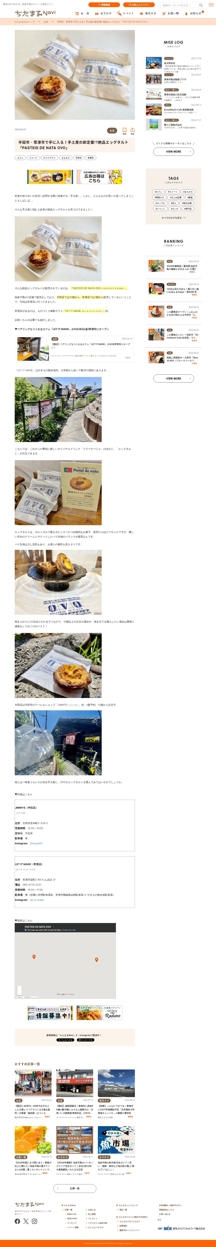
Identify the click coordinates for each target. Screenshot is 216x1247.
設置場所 (123, 1226)
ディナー (65, 1117)
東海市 (88, 1117)
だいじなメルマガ (95, 1227)
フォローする (87, 1040)
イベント (161, 209)
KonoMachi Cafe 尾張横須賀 (179, 109)
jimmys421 (36, 843)
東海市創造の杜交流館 (175, 94)
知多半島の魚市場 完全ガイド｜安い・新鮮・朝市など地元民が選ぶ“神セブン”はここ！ (116, 1166)
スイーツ (173, 191)
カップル (161, 203)
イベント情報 (73, 1227)
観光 (80, 1174)
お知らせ (92, 1209)
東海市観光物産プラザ (175, 79)
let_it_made (37, 899)
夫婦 (82, 1117)
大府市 (86, 1173)
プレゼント (93, 1218)
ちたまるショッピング (38, 1174)
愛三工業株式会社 (173, 124)
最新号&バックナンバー (130, 1230)
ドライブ (74, 1174)
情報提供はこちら (166, 1209)
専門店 (21, 1117)
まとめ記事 (176, 197)
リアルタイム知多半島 (97, 1223)
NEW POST (72, 1218)
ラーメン (72, 1117)
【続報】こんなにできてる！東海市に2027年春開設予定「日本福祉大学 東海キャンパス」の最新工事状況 (116, 1109)
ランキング (72, 1223)
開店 (16, 1117)
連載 (124, 1174)
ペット (41, 1117)
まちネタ (105, 1117)
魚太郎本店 (169, 63)
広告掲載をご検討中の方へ (170, 1205)
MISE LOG (71, 1214)
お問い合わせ (164, 1214)
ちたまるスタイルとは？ (130, 1221)
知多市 (194, 340)
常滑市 (47, 1117)
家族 (26, 1117)
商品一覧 (123, 1209)
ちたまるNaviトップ (24, 21)
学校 (111, 1117)
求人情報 (92, 1214)
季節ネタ (25, 1174)
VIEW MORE (173, 151)
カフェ (159, 191)
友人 (174, 203)
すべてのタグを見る (172, 217)
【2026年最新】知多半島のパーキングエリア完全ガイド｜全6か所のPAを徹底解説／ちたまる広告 (74, 1166)
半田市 (194, 318)
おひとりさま (33, 1117)
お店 (46, 21)
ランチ (59, 1117)
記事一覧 (75, 1188)
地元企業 (18, 1174)
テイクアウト (61, 1174)
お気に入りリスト (140, 4)
